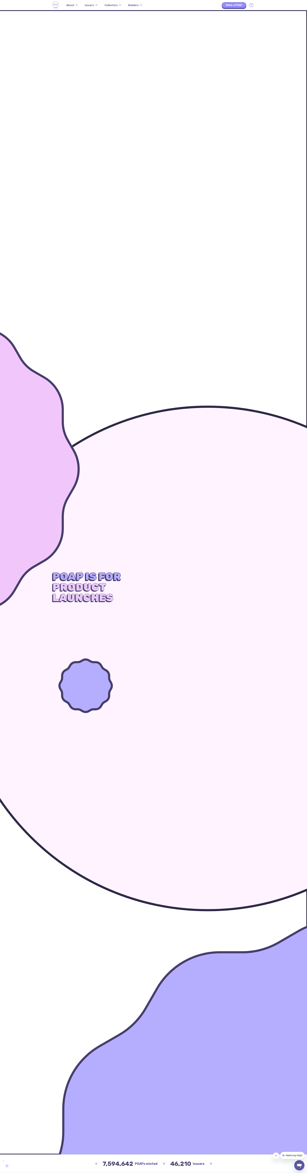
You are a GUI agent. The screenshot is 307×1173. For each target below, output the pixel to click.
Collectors (111, 5)
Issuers (89, 5)
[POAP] (55, 5)
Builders (133, 5)
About (70, 5)
